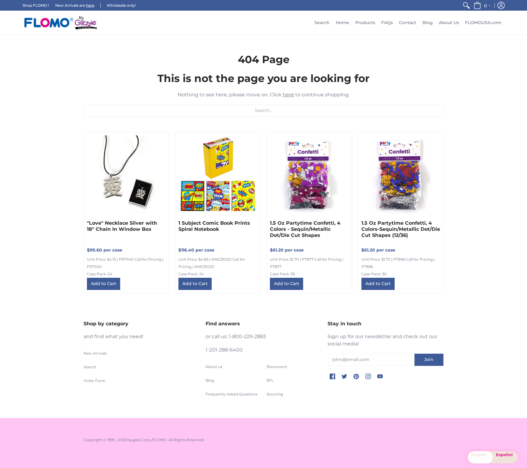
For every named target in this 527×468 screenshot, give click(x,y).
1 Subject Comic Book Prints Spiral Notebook (214, 226)
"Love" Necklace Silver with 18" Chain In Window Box (122, 226)
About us (214, 366)
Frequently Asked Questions (231, 394)
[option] (505, 457)
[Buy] (126, 174)
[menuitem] (466, 5)
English (478, 454)
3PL (270, 380)
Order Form (95, 380)
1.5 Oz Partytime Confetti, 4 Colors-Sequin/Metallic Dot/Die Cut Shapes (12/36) (400, 229)
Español (504, 454)
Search (90, 367)
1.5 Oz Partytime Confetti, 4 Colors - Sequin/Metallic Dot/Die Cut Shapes (305, 229)
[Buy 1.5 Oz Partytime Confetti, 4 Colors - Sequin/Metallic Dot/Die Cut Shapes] (309, 174)
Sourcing (275, 394)
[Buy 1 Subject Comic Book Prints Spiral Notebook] (217, 174)
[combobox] (480, 457)
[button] (482, 5)
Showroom (277, 366)
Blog (210, 380)
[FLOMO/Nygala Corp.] (61, 22)
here (90, 5)
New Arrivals (95, 353)
